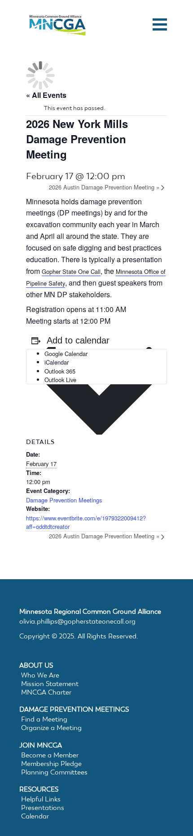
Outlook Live (60, 379)
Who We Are (40, 675)
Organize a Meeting (51, 727)
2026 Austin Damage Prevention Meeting (104, 187)
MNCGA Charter (46, 692)
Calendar (35, 816)
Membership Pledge (51, 763)
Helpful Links (41, 799)
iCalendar (56, 362)
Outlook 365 (59, 371)
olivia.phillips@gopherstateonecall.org (77, 621)
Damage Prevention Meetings (64, 500)
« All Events (46, 95)
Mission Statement (50, 683)
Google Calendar (66, 353)
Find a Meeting (44, 719)
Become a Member (50, 755)
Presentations (42, 807)
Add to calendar (78, 340)
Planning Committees (54, 772)
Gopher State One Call (71, 271)
